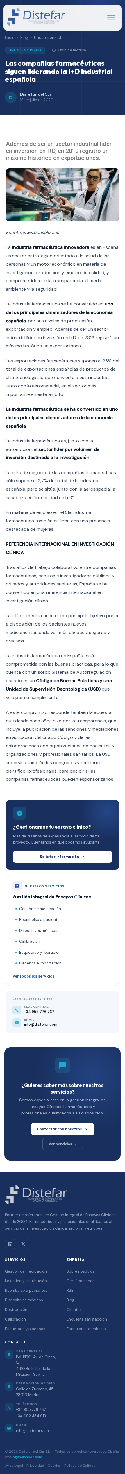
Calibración (29, 941)
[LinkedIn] (10, 1244)
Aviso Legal (14, 1465)
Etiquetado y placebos (25, 1328)
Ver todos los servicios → (35, 976)
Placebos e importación (40, 963)
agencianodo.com (27, 1457)
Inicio (10, 37)
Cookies (54, 1465)
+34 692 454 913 (31, 1416)
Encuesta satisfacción (87, 1319)
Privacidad (35, 1465)
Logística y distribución (26, 1280)
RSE (70, 1290)
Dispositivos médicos (38, 930)
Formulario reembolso (86, 1328)
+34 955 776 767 (31, 1409)
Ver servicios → (63, 1143)
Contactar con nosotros (59, 1129)
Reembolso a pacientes (40, 919)
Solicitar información (59, 856)
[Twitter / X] (23, 1244)
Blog (24, 37)
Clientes (74, 1309)
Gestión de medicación (40, 908)
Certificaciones (80, 1280)
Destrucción (16, 1309)
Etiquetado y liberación (40, 952)
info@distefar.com (32, 1430)
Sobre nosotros (80, 1271)
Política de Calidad (80, 1465)
